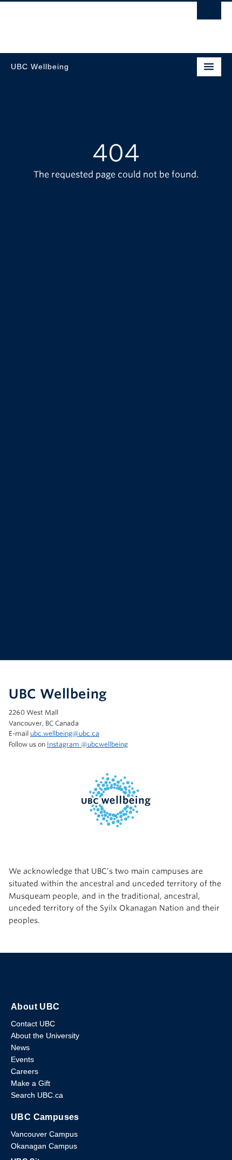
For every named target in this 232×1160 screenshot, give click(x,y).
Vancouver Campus (44, 1134)
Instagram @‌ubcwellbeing (87, 744)
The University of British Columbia (84, 22)
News (20, 1047)
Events (22, 1059)
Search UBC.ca (37, 1095)
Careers (24, 1071)
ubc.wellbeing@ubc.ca (64, 733)
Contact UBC (33, 1023)
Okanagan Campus (44, 1146)
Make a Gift (30, 1083)
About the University (45, 1035)
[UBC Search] (209, 13)
